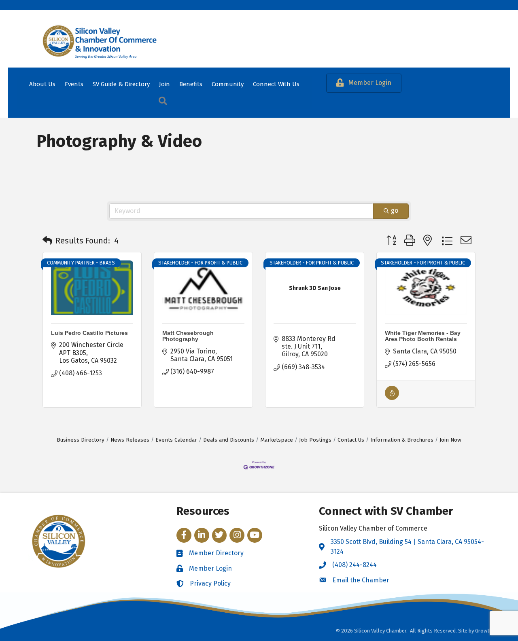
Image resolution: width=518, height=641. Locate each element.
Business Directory (80, 439)
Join (164, 84)
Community (228, 84)
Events (74, 84)
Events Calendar (176, 439)
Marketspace (276, 439)
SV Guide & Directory (121, 84)
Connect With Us (276, 84)
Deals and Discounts (228, 439)
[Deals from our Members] (392, 398)
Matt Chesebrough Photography (188, 336)
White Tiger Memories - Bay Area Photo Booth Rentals (423, 336)
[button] (47, 240)
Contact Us (351, 439)
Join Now (450, 439)
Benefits (190, 84)
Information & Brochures (401, 439)
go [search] (394, 210)
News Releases (129, 439)
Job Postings (315, 439)
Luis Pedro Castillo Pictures (89, 333)
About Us (42, 84)
